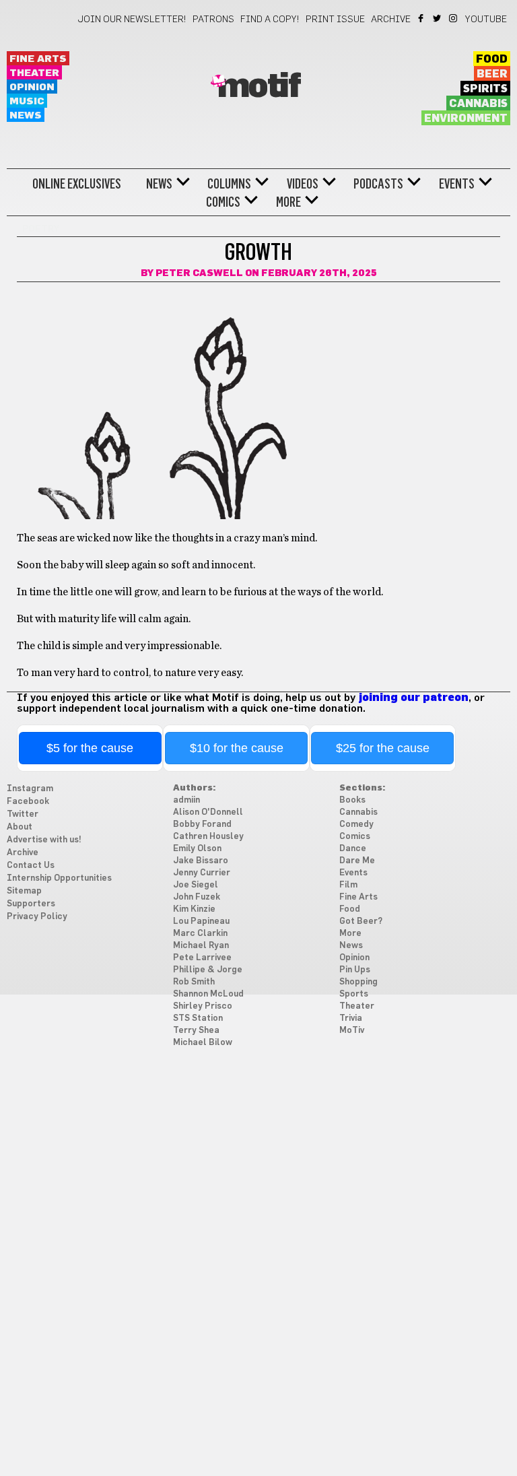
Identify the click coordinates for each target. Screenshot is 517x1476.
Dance (352, 848)
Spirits (485, 88)
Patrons (213, 19)
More (288, 202)
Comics (223, 202)
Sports (353, 994)
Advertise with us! (44, 840)
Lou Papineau (201, 921)
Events (457, 184)
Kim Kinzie (194, 909)
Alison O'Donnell (208, 812)
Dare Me (357, 861)
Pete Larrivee (202, 957)
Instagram (454, 18)
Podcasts (378, 184)
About (19, 827)
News (25, 115)
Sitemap (24, 891)
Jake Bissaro (200, 861)
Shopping (358, 982)
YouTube (486, 19)
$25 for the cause (382, 748)
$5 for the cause (89, 748)
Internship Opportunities (59, 878)
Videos (302, 184)
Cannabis (478, 103)
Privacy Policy (37, 916)
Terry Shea (196, 1030)
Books (352, 800)
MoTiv (351, 1030)
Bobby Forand (202, 824)
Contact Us (31, 865)
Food (492, 59)
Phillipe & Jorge (207, 970)
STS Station (198, 1018)
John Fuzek (196, 897)
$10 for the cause (236, 748)
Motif (258, 87)
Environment (466, 118)
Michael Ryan (201, 945)
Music (26, 101)
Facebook (422, 18)
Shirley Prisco (202, 1006)
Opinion (32, 87)
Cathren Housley (208, 836)
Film (348, 885)
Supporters (31, 904)
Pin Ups (354, 970)
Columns (229, 184)
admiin (186, 800)
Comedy (356, 824)
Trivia (350, 1018)
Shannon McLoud (208, 994)
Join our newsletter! (131, 19)
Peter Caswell (199, 273)
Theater (34, 73)
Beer (492, 74)
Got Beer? (360, 921)
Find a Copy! (270, 19)
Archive (391, 19)
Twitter (438, 18)
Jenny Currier (201, 873)
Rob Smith (194, 982)
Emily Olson (197, 848)
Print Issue (335, 19)
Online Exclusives (76, 184)
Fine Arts (38, 59)
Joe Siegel (195, 885)
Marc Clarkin (200, 933)
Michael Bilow (202, 1042)
